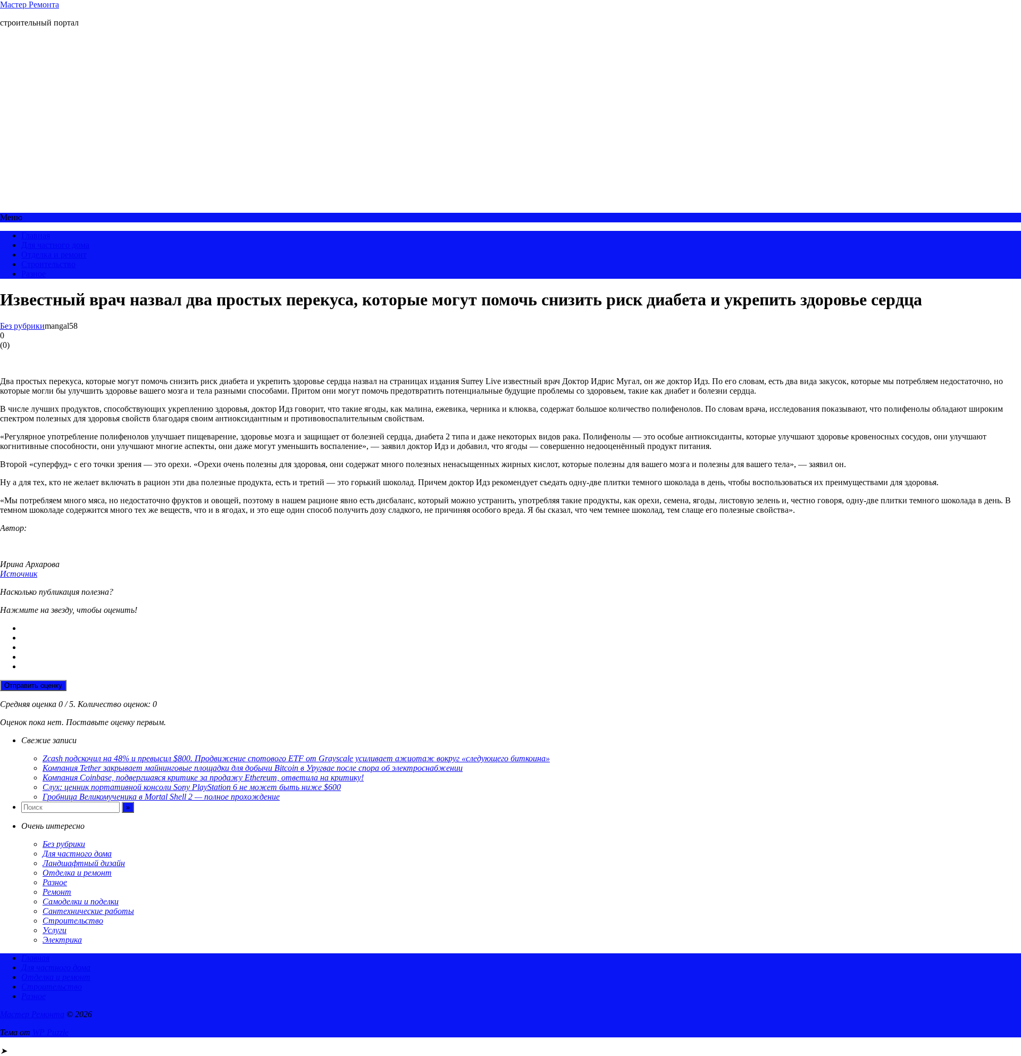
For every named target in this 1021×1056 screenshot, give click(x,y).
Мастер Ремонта (29, 4)
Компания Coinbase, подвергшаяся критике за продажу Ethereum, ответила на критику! (203, 777)
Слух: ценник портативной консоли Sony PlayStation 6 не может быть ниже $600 (192, 787)
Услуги (54, 930)
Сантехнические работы (88, 911)
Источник (18, 573)
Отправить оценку (33, 685)
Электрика (62, 939)
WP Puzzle (50, 1032)
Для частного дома (55, 245)
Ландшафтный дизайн (84, 863)
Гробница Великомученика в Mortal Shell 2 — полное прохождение (161, 796)
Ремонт (57, 891)
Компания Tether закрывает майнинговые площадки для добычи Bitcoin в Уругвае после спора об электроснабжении (253, 767)
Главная (35, 235)
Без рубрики (22, 325)
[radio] (521, 628)
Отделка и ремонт (54, 254)
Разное (33, 273)
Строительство (48, 264)
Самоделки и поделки (81, 901)
